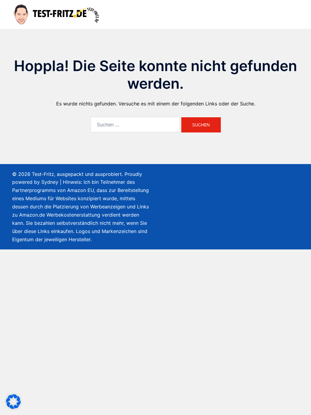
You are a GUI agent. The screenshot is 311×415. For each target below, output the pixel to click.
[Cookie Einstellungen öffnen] (13, 407)
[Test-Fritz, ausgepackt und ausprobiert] (57, 14)
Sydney (49, 182)
